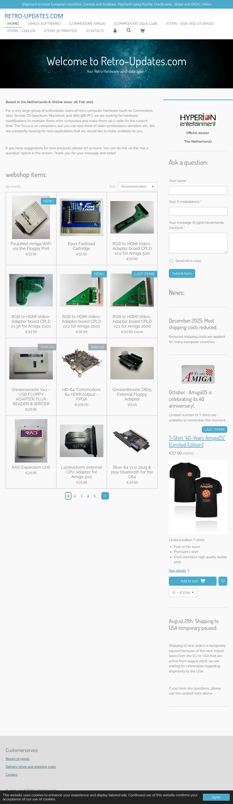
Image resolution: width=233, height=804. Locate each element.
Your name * (178, 181)
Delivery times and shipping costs (31, 767)
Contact (12, 775)
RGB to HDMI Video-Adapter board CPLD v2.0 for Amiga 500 (132, 248)
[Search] (129, 30)
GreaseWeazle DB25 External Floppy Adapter (132, 394)
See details (177, 571)
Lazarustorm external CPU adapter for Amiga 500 (81, 472)
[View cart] (142, 31)
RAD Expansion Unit (31, 467)
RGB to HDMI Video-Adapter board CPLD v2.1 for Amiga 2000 (132, 321)
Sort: (112, 186)
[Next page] (105, 496)
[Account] (115, 31)
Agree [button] (216, 797)
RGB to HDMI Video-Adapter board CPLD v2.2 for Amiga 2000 (81, 321)
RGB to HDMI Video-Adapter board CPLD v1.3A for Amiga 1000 (31, 321)
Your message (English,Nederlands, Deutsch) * (196, 225)
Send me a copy (188, 261)
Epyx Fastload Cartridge (81, 246)
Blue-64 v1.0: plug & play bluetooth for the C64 (132, 472)
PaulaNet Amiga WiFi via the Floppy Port (31, 246)
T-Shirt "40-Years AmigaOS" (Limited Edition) (197, 441)
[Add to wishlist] (222, 581)
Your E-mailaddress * (185, 202)
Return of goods (18, 759)
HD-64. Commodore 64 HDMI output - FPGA (81, 394)
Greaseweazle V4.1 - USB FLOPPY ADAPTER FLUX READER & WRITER (31, 396)
